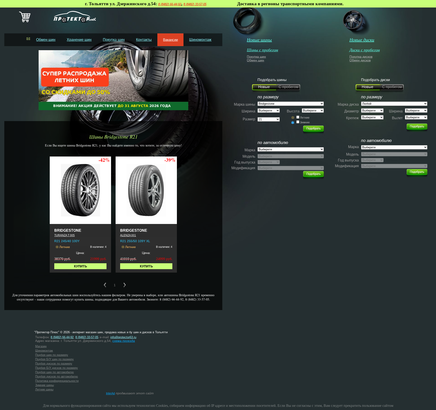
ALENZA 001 (128, 235)
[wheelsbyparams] (417, 126)
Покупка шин (114, 40)
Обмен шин (45, 40)
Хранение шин (79, 40)
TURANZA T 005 (64, 235)
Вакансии (170, 40)
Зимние (305, 122)
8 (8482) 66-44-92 (169, 4)
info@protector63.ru (123, 337)
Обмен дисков (360, 60)
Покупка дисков (360, 56)
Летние (305, 117)
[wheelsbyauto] (313, 129)
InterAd (110, 393)
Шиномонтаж (200, 40)
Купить (80, 266)
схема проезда (123, 341)
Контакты (144, 40)
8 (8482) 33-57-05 (194, 4)
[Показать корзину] (24, 21)
